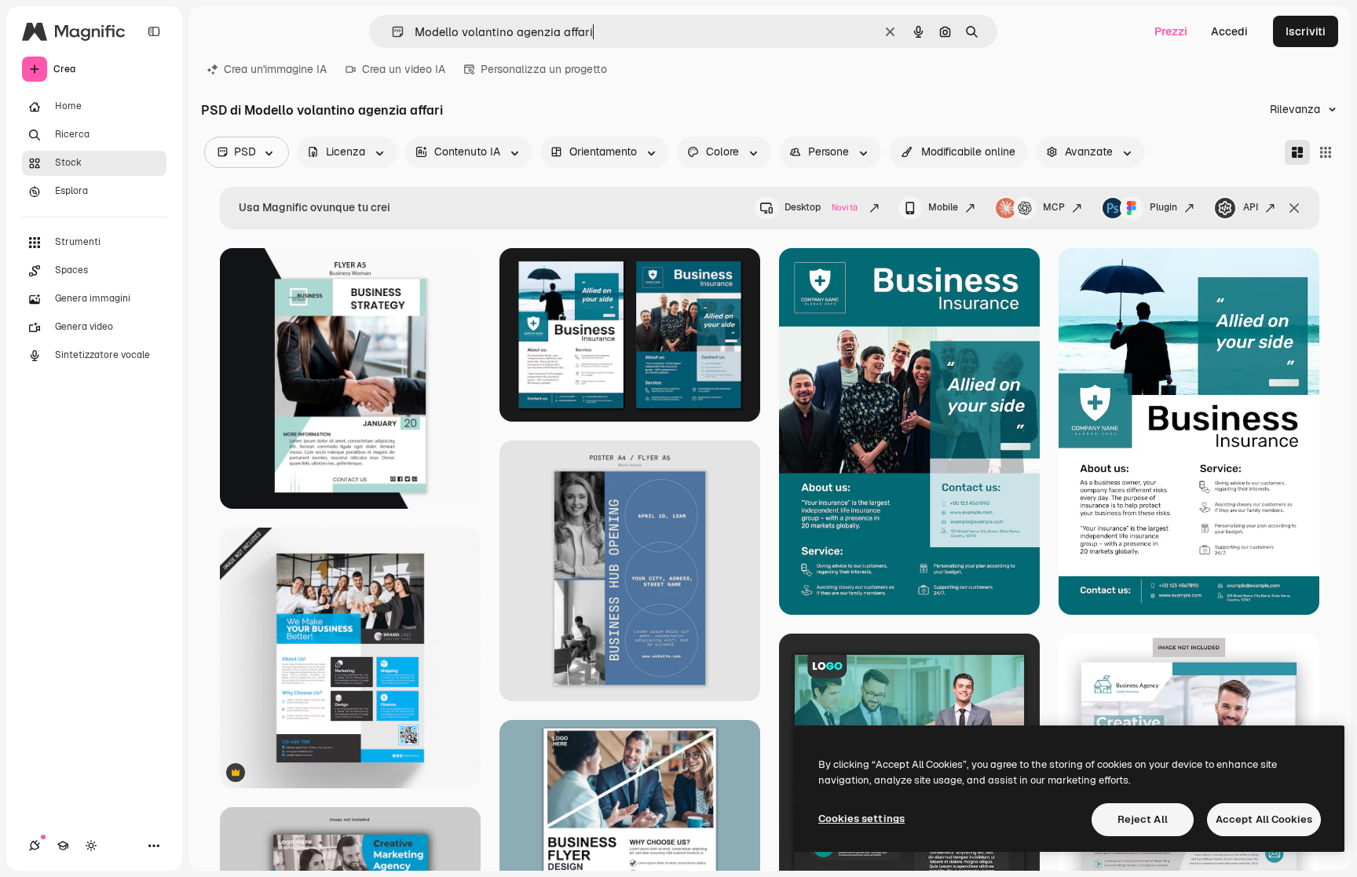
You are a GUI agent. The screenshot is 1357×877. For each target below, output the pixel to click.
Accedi (1229, 31)
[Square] (1325, 152)
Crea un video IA (403, 69)
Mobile (943, 207)
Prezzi (1170, 31)
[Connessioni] (34, 845)
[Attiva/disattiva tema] (91, 845)
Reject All (1142, 819)
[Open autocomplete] (391, 32)
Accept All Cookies (1264, 819)
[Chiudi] (1294, 208)
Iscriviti (1306, 31)
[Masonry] (1297, 152)
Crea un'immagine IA (275, 69)
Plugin (1163, 207)
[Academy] (62, 845)
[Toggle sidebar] (153, 31)
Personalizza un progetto (544, 69)
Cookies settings (861, 818)
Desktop (821, 207)
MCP (1054, 207)
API (1250, 207)
